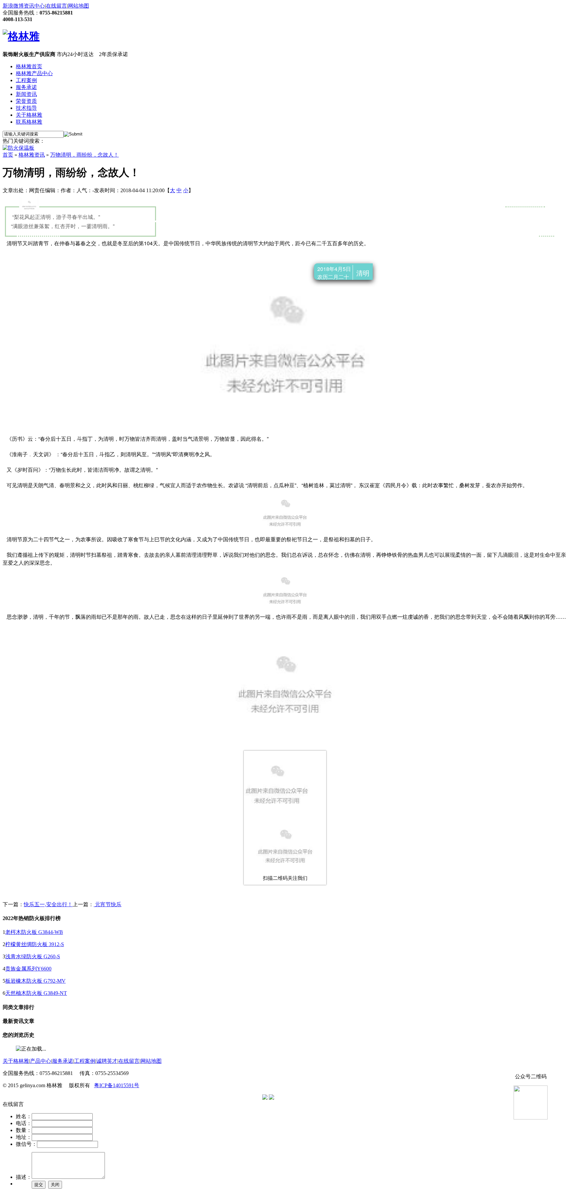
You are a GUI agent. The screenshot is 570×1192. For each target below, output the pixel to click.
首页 (8, 155)
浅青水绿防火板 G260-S (32, 956)
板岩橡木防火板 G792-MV (35, 981)
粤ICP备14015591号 (116, 1085)
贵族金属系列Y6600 (28, 968)
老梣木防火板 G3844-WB (34, 932)
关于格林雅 (29, 115)
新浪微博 (13, 6)
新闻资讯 (26, 94)
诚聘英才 (106, 1061)
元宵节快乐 (107, 904)
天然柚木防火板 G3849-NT (36, 993)
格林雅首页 (29, 66)
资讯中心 (34, 6)
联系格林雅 (29, 122)
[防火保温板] (18, 148)
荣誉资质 (26, 101)
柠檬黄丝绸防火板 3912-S (34, 944)
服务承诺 (26, 87)
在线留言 (56, 6)
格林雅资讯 (31, 155)
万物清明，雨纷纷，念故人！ (84, 155)
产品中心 (40, 1061)
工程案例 (26, 80)
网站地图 (78, 6)
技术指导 (26, 108)
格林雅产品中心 (34, 73)
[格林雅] (21, 36)
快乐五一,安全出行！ (48, 904)
